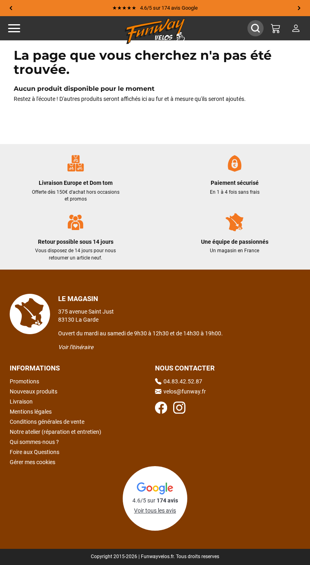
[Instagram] (179, 409)
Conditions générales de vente (47, 422)
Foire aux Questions (34, 452)
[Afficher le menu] (22, 28)
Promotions (24, 381)
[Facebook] (161, 409)
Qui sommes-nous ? (34, 442)
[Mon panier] (276, 28)
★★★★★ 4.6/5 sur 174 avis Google (155, 8)
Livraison (21, 401)
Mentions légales (31, 411)
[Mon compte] (296, 28)
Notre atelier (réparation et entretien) (55, 432)
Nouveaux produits (33, 391)
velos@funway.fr (184, 391)
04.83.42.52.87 (182, 381)
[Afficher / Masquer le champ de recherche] (255, 28)
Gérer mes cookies (32, 462)
